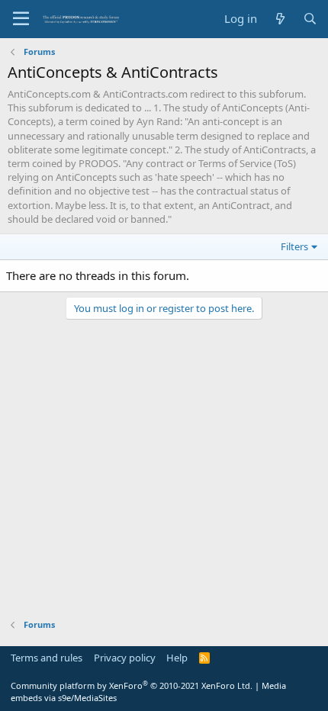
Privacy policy (125, 657)
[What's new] (279, 19)
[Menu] (21, 19)
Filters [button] (294, 246)
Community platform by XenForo (131, 685)
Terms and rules (46, 657)
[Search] (310, 19)
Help (177, 657)
